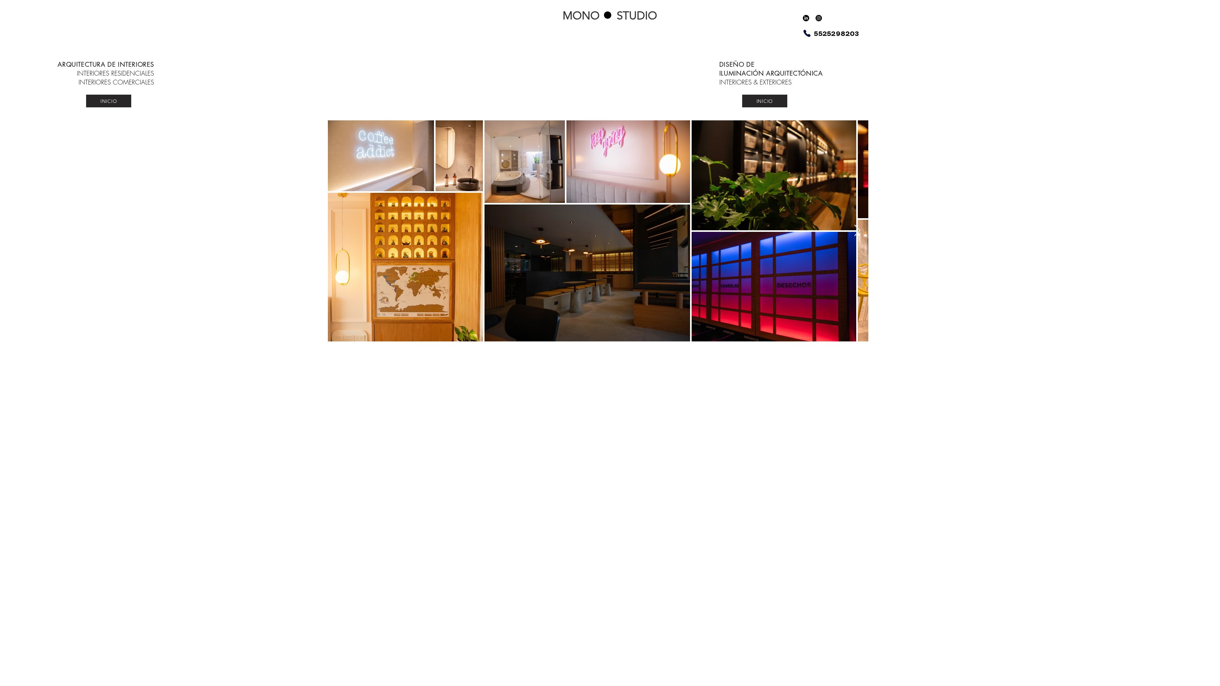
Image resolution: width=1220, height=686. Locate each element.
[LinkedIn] (806, 18)
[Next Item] (857, 231)
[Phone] (807, 33)
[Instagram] (819, 18)
